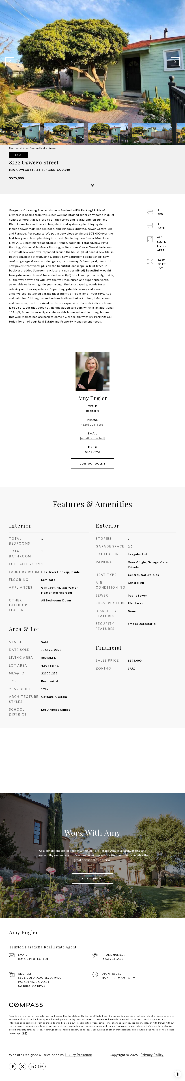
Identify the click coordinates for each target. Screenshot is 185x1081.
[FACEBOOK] (12, 1066)
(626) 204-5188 (92, 424)
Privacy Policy (152, 1055)
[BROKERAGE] (22, 1066)
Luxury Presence (78, 1055)
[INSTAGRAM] (42, 1066)
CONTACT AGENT (92, 463)
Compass (126, 1016)
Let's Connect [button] (92, 878)
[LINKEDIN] (32, 1066)
